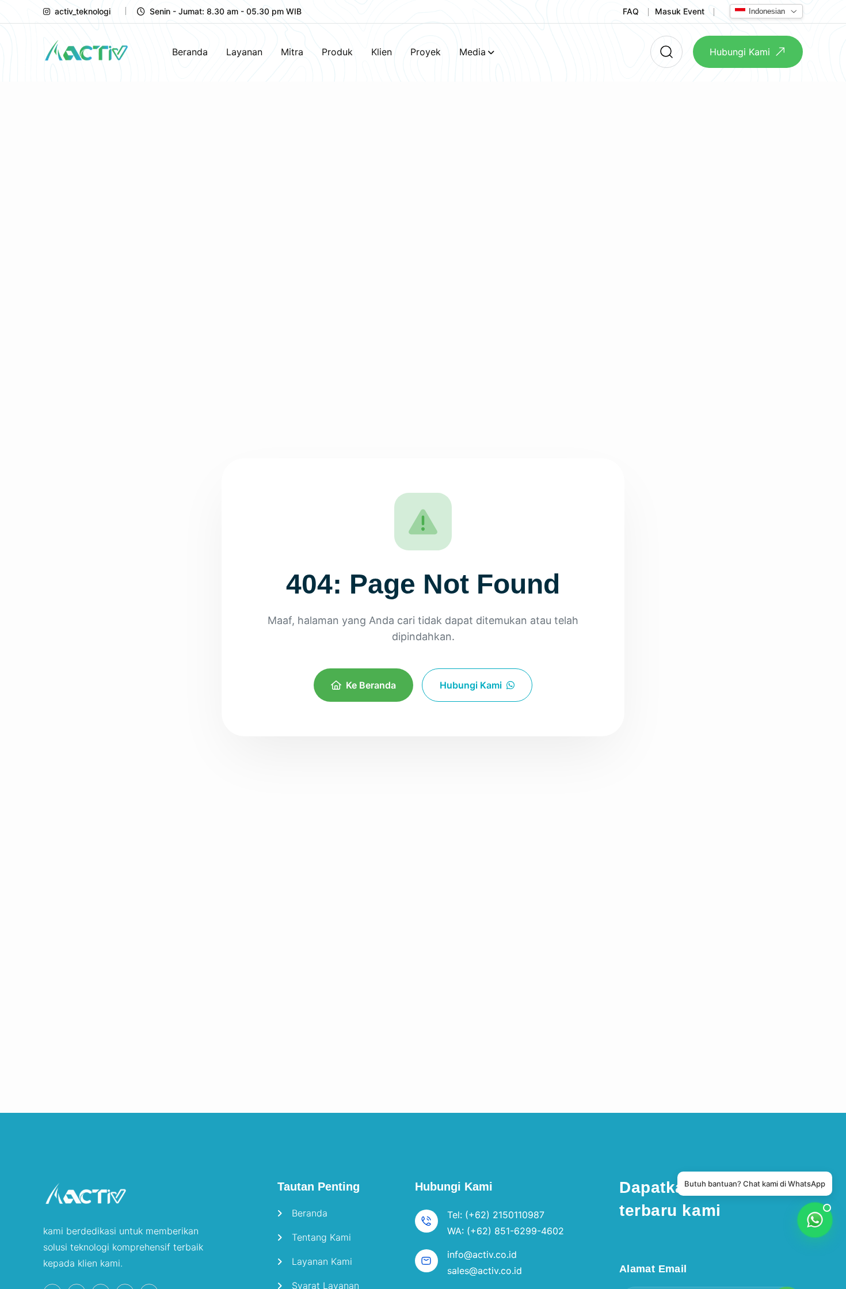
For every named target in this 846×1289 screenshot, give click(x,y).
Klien (381, 52)
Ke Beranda (371, 685)
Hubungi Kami (740, 52)
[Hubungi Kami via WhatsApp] (423, 521)
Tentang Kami (321, 1237)
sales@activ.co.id (484, 1270)
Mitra (292, 52)
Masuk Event (679, 11)
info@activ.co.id (482, 1254)
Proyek (425, 52)
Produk (337, 52)
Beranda (190, 52)
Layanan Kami (322, 1261)
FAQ (631, 11)
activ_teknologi (82, 11)
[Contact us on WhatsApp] (815, 1220)
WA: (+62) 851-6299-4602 (505, 1231)
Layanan (244, 52)
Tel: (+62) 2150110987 (495, 1214)
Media (472, 52)
